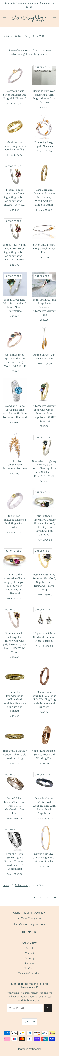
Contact (29, 953)
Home (6, 36)
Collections (21, 36)
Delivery (29, 958)
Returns (29, 963)
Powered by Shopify (29, 1048)
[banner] (29, 18)
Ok (48, 1008)
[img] (23, 932)
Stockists (29, 968)
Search (30, 948)
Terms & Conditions (29, 973)
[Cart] (55, 18)
